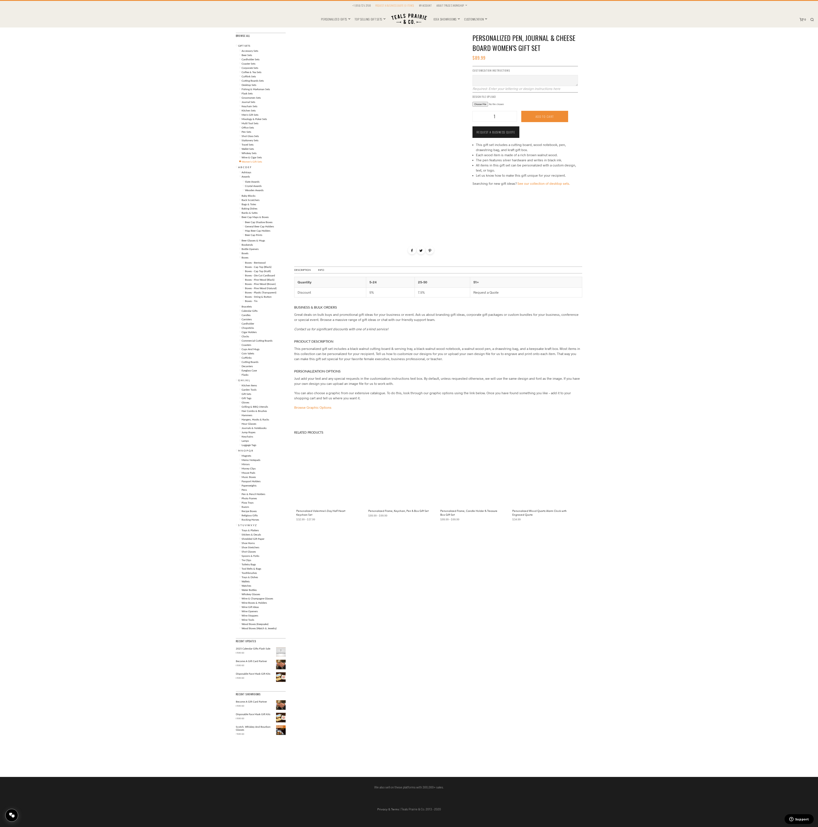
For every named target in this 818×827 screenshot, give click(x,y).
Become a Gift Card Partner (251, 701)
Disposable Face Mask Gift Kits (253, 714)
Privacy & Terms (388, 809)
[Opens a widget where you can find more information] (799, 819)
